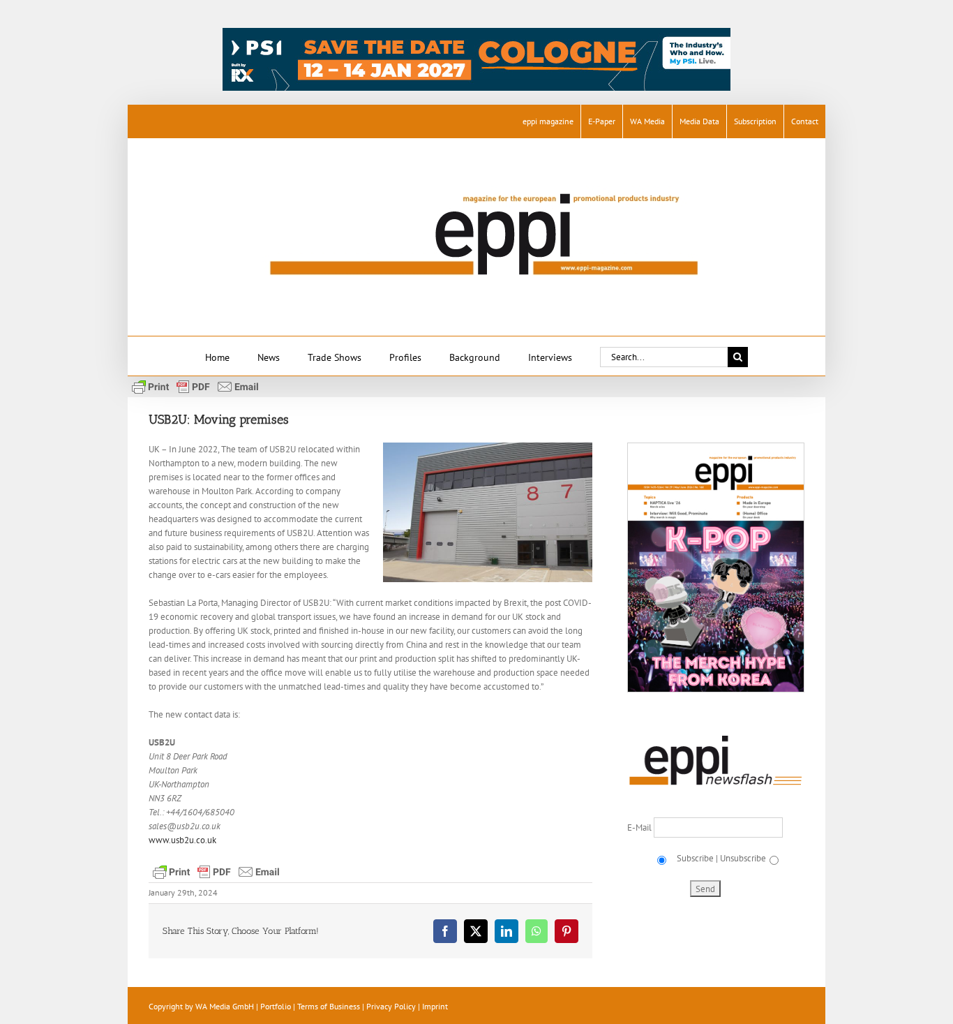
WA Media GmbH (224, 1006)
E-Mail (640, 827)
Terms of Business (328, 1006)
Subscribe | (696, 858)
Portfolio (275, 1006)
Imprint (435, 1006)
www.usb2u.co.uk (182, 840)
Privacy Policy (391, 1006)
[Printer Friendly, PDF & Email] (195, 386)
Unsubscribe (743, 858)
